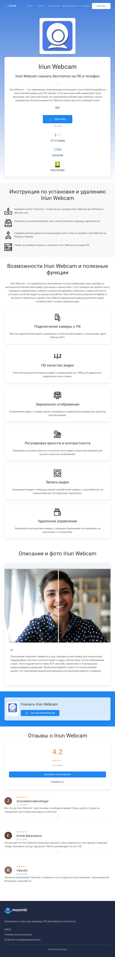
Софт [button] (29, 6)
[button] (9, 624)
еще (57, 107)
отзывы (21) (57, 782)
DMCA (7, 929)
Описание (54, 6)
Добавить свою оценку (57, 774)
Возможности (70, 6)
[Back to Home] (10, 6)
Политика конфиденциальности (22, 939)
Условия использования (18, 934)
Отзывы (85, 6)
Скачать (101, 6)
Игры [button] (41, 6)
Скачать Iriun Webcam (42, 713)
